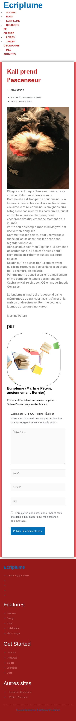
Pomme (19, 89)
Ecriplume (23, 5)
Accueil (11, 12)
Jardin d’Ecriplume (11, 43)
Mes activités (10, 52)
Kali (12, 89)
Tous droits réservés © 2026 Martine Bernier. (38, 710)
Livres (10, 37)
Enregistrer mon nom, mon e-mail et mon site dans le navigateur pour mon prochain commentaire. (36, 517)
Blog (9, 16)
